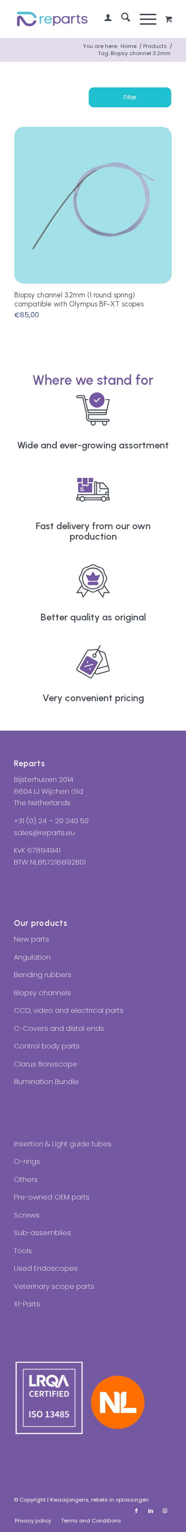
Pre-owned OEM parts (52, 1197)
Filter (130, 97)
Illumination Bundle (46, 1081)
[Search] (121, 19)
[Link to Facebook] (136, 1510)
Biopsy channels (42, 993)
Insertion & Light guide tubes (63, 1144)
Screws (27, 1215)
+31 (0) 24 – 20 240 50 (51, 821)
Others (26, 1179)
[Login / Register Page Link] (103, 19)
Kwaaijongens (69, 1499)
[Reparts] (77, 19)
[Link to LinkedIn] (151, 1510)
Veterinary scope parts (54, 1286)
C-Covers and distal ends (59, 1028)
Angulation (32, 957)
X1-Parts (27, 1304)
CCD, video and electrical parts (69, 1010)
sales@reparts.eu (44, 832)
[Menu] (143, 19)
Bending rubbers (43, 975)
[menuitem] (103, 19)
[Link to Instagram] (165, 1510)
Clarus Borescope (45, 1064)
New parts (31, 939)
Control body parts (47, 1046)
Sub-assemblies (42, 1232)
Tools (23, 1251)
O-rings (27, 1161)
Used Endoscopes (46, 1268)
